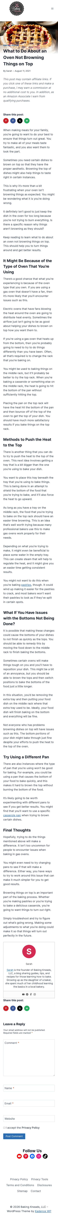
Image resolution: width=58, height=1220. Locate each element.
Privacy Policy (31, 1127)
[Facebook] (31, 994)
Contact (36, 1191)
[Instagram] (34, 994)
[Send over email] (27, 120)
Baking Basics (11, 45)
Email (9, 1103)
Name (9, 1088)
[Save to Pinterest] (6, 120)
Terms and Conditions (20, 1185)
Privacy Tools (39, 1179)
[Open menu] (52, 8)
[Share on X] (20, 120)
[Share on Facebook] (13, 120)
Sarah (9, 71)
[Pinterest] (27, 994)
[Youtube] (23, 994)
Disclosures (44, 1185)
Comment (12, 1042)
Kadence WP (43, 1211)
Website (10, 1118)
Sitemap (22, 1191)
